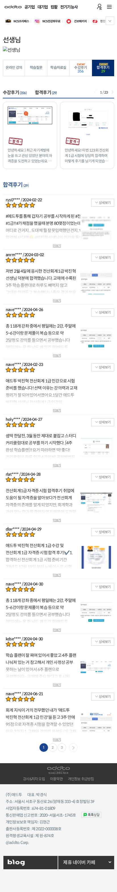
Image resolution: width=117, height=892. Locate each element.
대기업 (42, 7)
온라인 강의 (14, 67)
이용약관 (56, 779)
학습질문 (36, 67)
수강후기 (80, 69)
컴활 (54, 7)
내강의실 (99, 7)
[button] (112, 92)
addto (13, 7)
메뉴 (109, 7)
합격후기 (103, 69)
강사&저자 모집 (34, 779)
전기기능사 (69, 7)
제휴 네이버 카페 (79, 863)
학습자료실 (58, 67)
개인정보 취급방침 (81, 779)
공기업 (29, 7)
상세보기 (104, 202)
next (73, 747)
